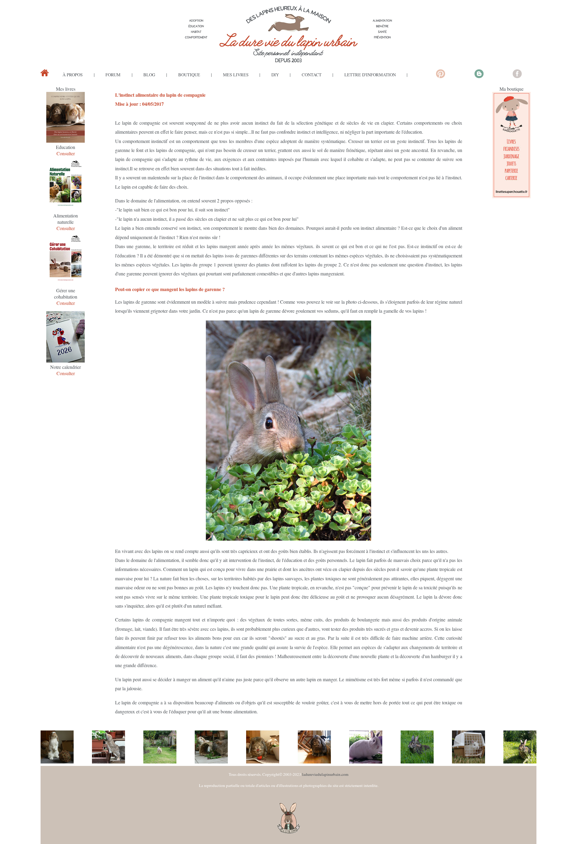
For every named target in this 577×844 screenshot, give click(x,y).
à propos (73, 74)
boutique (189, 74)
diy (275, 74)
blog (149, 74)
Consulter (65, 153)
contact (312, 74)
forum (113, 74)
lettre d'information (370, 74)
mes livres (236, 74)
